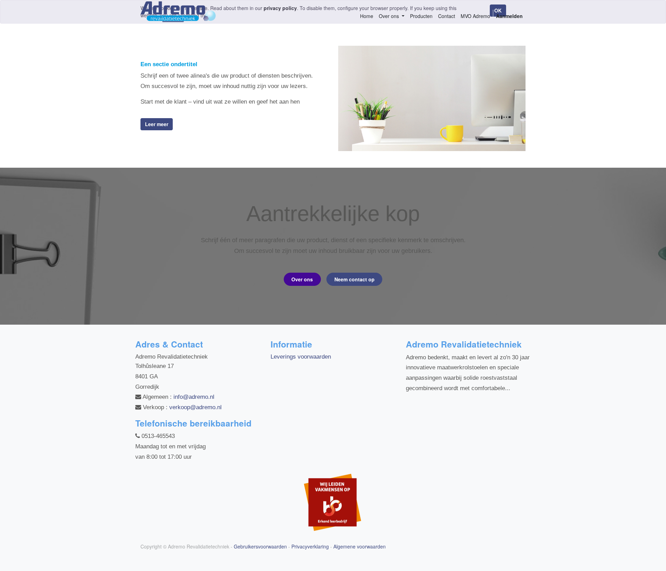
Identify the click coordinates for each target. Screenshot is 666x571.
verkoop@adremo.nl (195, 407)
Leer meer (156, 124)
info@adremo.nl (193, 397)
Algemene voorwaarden (359, 546)
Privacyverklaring (310, 546)
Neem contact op (354, 279)
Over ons (302, 279)
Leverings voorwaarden (301, 356)
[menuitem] (366, 16)
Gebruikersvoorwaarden (260, 546)
